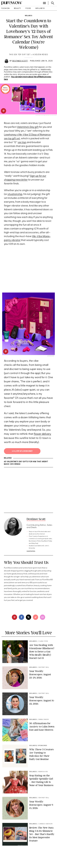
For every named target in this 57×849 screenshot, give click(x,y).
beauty (17, 8)
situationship (14, 194)
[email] (42, 617)
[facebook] (21, 617)
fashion (5, 8)
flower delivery (42, 434)
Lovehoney (50, 356)
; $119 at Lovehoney (22, 451)
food (28, 8)
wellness (40, 8)
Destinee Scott (20, 61)
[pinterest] (3, 110)
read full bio (31, 551)
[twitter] (28, 617)
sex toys (22, 142)
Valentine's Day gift (28, 127)
